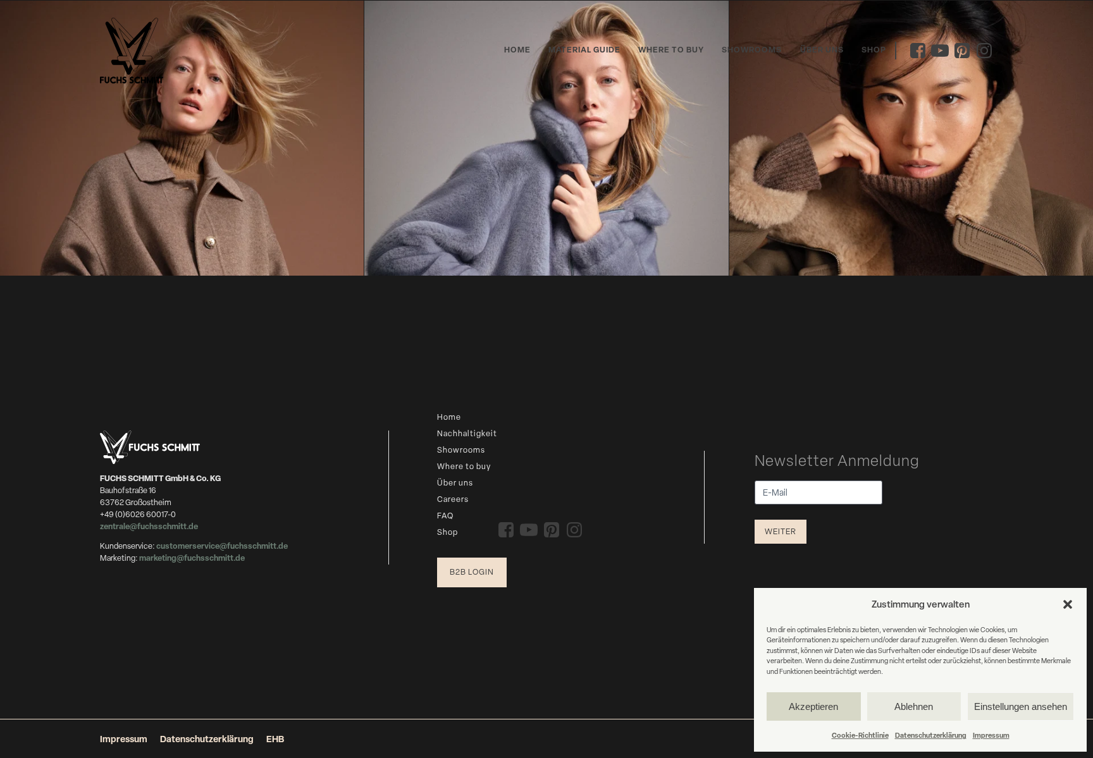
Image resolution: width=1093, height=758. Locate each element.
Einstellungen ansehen (1020, 706)
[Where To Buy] (182, 138)
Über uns (822, 49)
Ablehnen (913, 706)
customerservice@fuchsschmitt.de (222, 546)
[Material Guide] (546, 138)
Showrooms (752, 49)
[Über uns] (911, 138)
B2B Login (472, 571)
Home (517, 49)
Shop (873, 49)
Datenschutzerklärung (930, 735)
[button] (1067, 604)
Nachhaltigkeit (467, 433)
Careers (453, 499)
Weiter (780, 531)
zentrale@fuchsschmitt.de (149, 526)
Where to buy (671, 49)
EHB (275, 739)
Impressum (991, 735)
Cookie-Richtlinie (860, 735)
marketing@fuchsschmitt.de (192, 558)
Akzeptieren (813, 706)
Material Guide (584, 49)
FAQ (445, 515)
